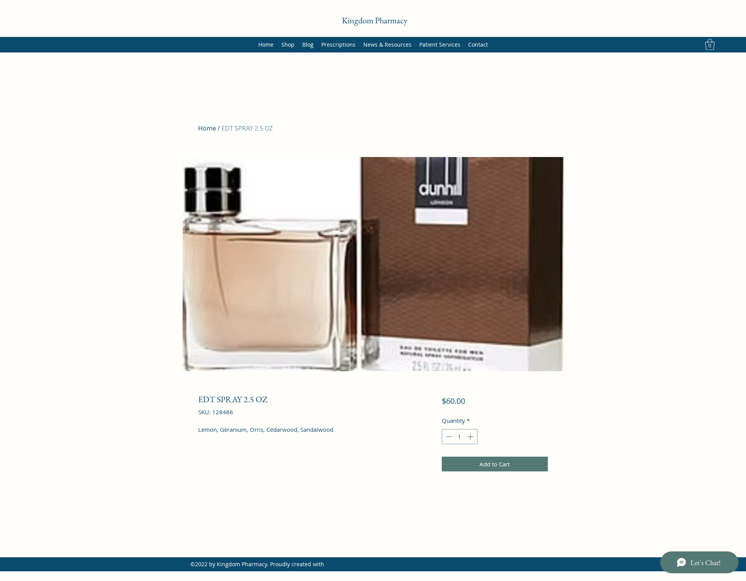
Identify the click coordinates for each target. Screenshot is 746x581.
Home (207, 128)
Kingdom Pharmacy (375, 20)
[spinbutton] (459, 436)
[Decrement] (448, 436)
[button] (710, 44)
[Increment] (471, 436)
